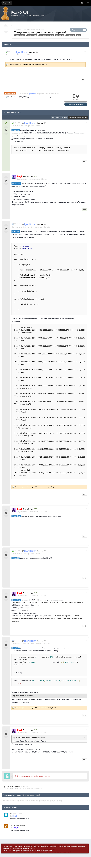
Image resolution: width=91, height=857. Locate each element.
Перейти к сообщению (75, 104)
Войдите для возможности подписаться (30, 29)
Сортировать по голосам (78, 117)
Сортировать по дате (59, 117)
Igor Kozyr (36, 737)
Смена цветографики (17, 825)
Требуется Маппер (16, 814)
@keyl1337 (16, 130)
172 (36, 176)
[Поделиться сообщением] (85, 52)
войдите (16, 848)
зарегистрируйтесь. (29, 848)
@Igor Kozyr (16, 183)
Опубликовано (23, 125)
